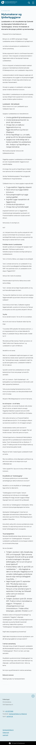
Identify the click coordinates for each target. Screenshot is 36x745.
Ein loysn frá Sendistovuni (18, 743)
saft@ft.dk (10, 716)
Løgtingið (5, 735)
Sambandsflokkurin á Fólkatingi (18, 714)
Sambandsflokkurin (8, 730)
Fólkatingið (6, 732)
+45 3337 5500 (9, 711)
